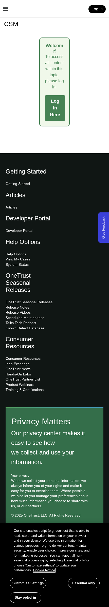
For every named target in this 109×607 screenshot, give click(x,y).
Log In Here (55, 108)
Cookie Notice (44, 570)
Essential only (83, 583)
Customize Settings (28, 583)
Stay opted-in (25, 597)
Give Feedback (103, 227)
